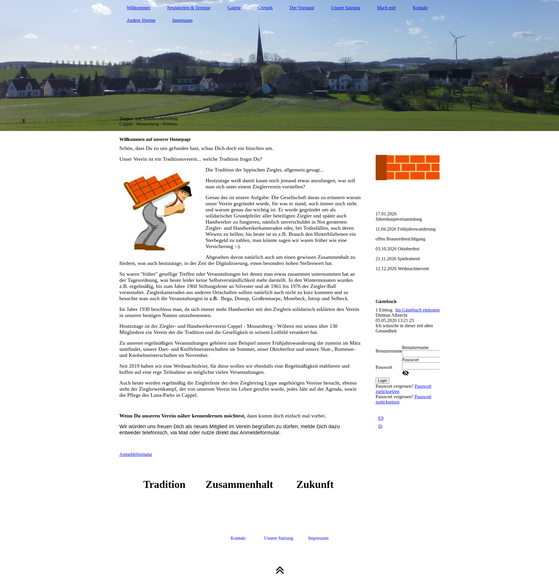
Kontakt (420, 7)
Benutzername (389, 350)
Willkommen (138, 7)
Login (382, 380)
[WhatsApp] (380, 426)
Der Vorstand (302, 7)
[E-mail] (380, 418)
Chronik (265, 7)
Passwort (384, 367)
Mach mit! (386, 7)
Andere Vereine (141, 20)
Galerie (234, 7)
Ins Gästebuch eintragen (417, 309)
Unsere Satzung (345, 7)
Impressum (182, 20)
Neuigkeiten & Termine (188, 7)
